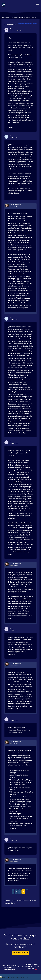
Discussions (5, 18)
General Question (30, 18)
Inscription (19, 900)
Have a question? (17, 18)
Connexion (8, 900)
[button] (37, 4)
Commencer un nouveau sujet (27, 24)
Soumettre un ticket (20, 953)
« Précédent (13, 891)
